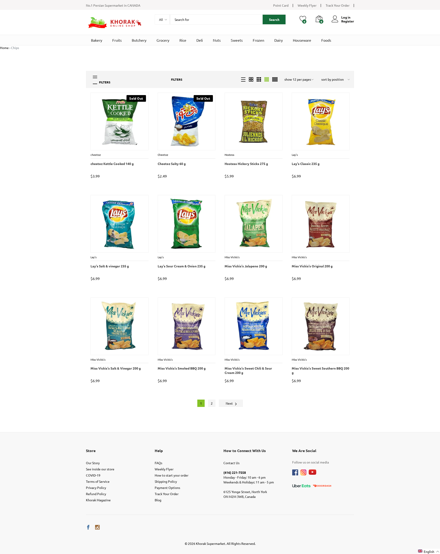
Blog (158, 500)
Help (159, 450)
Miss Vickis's (232, 257)
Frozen (258, 40)
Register (347, 21)
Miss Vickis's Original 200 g (312, 266)
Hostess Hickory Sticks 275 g (246, 164)
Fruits (117, 40)
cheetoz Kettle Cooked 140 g (111, 164)
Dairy (278, 40)
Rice (182, 40)
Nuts (217, 40)
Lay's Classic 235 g (305, 164)
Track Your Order (337, 5)
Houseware (302, 40)
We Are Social (304, 450)
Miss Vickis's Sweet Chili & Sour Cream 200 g (253, 370)
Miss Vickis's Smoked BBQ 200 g (181, 368)
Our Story (93, 463)
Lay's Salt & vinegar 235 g (109, 266)
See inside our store (100, 469)
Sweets (237, 40)
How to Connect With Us (244, 450)
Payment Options (167, 487)
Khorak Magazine (98, 500)
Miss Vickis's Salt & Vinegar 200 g (115, 368)
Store (91, 450)
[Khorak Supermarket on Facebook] (88, 527)
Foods (326, 40)
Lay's (295, 154)
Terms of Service (98, 481)
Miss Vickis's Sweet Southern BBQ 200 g (320, 370)
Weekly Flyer (307, 5)
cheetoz (96, 154)
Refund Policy (96, 494)
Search (274, 19)
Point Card (281, 5)
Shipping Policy (166, 481)
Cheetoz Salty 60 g (171, 164)
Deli (199, 40)
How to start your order (171, 475)
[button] (429, 551)
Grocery (163, 40)
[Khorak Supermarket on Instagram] (97, 527)
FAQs (158, 463)
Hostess (230, 154)
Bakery (96, 40)
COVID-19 (93, 475)
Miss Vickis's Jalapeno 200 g (245, 266)
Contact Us (231, 463)
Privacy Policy (96, 487)
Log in (345, 17)
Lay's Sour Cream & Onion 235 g (181, 266)
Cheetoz (163, 154)
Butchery (139, 40)
